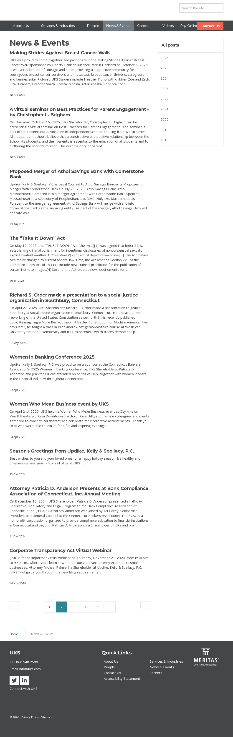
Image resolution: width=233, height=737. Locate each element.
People (93, 25)
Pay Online (189, 25)
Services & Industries (57, 25)
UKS (21, 10)
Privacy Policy (30, 717)
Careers (143, 25)
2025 (164, 68)
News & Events (118, 25)
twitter (14, 680)
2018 (164, 140)
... (110, 607)
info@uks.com (30, 669)
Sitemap (46, 717)
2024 (164, 78)
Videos (167, 25)
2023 (164, 88)
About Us (21, 25)
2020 (164, 119)
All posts (170, 45)
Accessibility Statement (122, 678)
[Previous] (14, 605)
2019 (164, 129)
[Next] (145, 605)
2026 (164, 57)
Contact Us (210, 25)
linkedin (24, 680)
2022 (164, 98)
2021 (164, 109)
